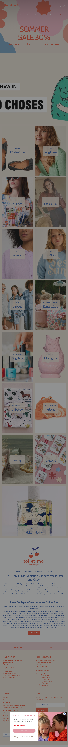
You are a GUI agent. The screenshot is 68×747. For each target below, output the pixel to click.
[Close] (65, 714)
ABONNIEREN (24, 731)
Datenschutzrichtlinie (18, 736)
